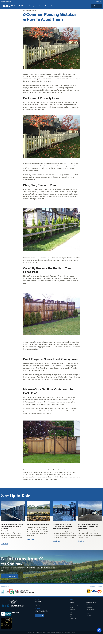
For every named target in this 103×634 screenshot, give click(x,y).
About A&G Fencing (91, 605)
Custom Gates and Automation (77, 611)
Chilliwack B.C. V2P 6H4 (41, 611)
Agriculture (72, 609)
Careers (88, 611)
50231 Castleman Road (41, 610)
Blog (60, 6)
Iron (71, 612)
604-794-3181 (99, 1)
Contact (96, 6)
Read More (4, 543)
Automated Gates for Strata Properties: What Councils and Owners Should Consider (62, 526)
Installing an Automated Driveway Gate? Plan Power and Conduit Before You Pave (12, 526)
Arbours (71, 616)
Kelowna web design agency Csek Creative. (66, 632)
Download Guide (10, 576)
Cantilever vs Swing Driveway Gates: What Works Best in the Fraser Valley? (88, 526)
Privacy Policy (73, 618)
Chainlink (72, 604)
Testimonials (89, 607)
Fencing (32, 6)
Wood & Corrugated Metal (76, 605)
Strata (71, 607)
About (53, 6)
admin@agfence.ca (7, 1)
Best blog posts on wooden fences (38, 524)
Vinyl (71, 614)
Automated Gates (43, 6)
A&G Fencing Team (90, 609)
